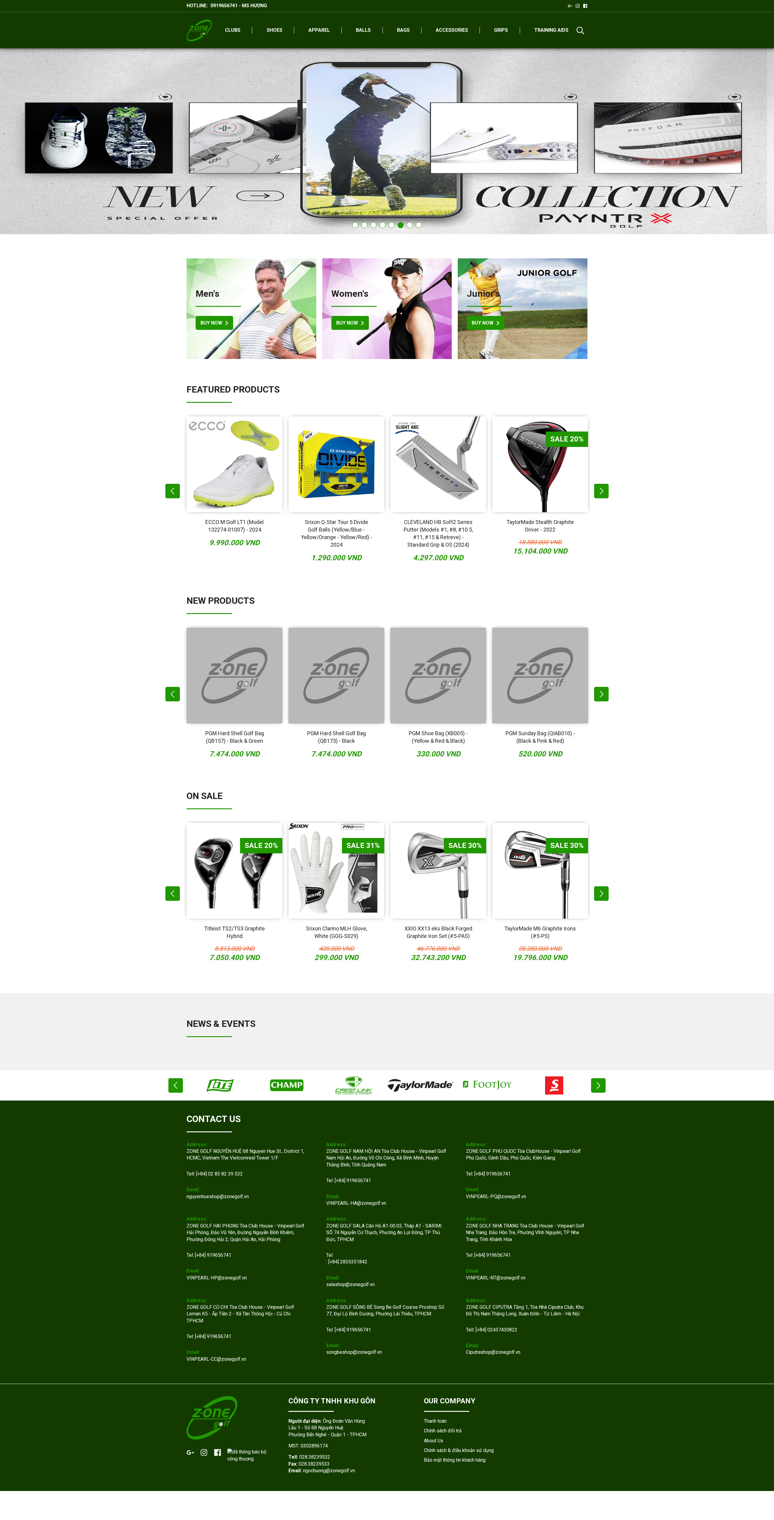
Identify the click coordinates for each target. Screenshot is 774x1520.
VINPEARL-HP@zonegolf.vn (217, 1278)
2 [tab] (364, 225)
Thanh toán (435, 1421)
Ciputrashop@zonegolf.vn (493, 1352)
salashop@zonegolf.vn (350, 1284)
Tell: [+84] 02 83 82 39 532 (215, 1174)
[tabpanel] (387, 141)
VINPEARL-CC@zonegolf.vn (216, 1359)
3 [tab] (373, 225)
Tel (329, 1255)
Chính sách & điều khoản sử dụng (459, 1450)
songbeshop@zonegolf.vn (354, 1352)
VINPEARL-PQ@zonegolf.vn (496, 1196)
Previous (172, 491)
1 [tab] (355, 225)
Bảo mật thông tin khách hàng (455, 1460)
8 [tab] (419, 225)
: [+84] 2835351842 (346, 1262)
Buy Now (211, 323)
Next (601, 491)
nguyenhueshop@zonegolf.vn (218, 1196)
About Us (433, 1441)
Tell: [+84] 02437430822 (491, 1330)
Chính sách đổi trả (443, 1431)
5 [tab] (392, 225)
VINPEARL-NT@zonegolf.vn (495, 1278)
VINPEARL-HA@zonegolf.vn (356, 1203)
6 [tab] (401, 225)
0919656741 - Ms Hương (238, 5)
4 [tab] (382, 225)
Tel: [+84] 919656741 (348, 1180)
